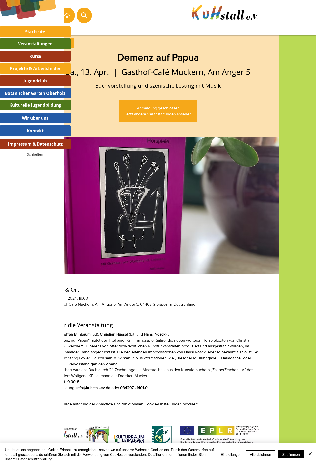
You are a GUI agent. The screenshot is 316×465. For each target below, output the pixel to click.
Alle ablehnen (260, 454)
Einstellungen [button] (231, 454)
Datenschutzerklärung (35, 458)
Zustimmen (291, 454)
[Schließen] (310, 454)
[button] (35, 154)
